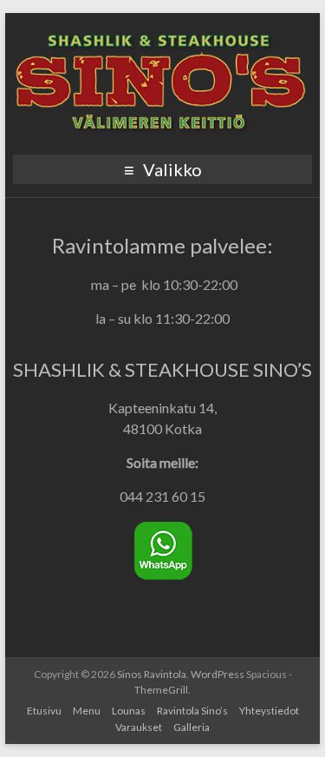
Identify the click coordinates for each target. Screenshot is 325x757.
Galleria (191, 727)
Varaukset (138, 727)
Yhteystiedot (269, 710)
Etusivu (44, 710)
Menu (87, 710)
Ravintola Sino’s (192, 710)
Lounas (129, 710)
